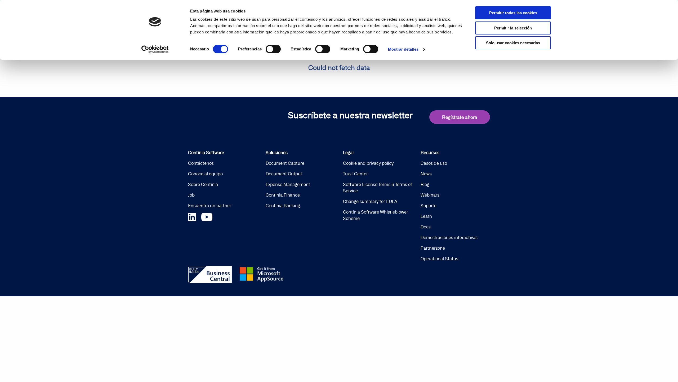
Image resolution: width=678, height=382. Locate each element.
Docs (426, 226)
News (426, 173)
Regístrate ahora (459, 117)
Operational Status (439, 258)
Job (191, 195)
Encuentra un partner (209, 205)
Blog (425, 184)
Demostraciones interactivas (449, 237)
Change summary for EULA (370, 201)
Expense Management (288, 184)
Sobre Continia (203, 184)
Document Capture (285, 163)
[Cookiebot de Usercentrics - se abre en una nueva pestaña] (155, 49)
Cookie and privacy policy (368, 163)
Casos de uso (434, 163)
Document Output (284, 173)
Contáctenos (201, 163)
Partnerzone (433, 248)
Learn (426, 216)
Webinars (430, 195)
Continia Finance (283, 195)
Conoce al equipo (205, 173)
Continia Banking (283, 205)
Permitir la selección (513, 28)
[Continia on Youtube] (206, 216)
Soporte (428, 205)
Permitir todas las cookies (513, 13)
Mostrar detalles (403, 49)
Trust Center (355, 173)
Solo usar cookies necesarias (513, 43)
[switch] (273, 49)
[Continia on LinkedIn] (194, 216)
